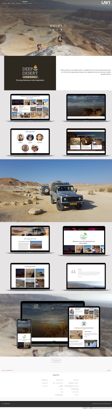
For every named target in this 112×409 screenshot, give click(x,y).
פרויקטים (25, 3)
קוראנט (61, 389)
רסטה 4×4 (76, 395)
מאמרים (13, 3)
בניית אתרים (19, 3)
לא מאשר (85, 408)
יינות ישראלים (45, 383)
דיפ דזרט (61, 386)
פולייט (62, 392)
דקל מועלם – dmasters (73, 383)
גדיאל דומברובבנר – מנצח (58, 383)
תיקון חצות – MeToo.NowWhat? (71, 386)
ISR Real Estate (74, 389)
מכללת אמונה (75, 380)
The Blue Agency (59, 395)
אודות (9, 3)
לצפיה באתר (56, 360)
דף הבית (30, 3)
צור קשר (4, 3)
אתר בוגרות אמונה (59, 380)
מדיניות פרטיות (97, 403)
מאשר (91, 408)
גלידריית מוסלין (75, 392)
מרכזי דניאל (45, 386)
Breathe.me (45, 380)
